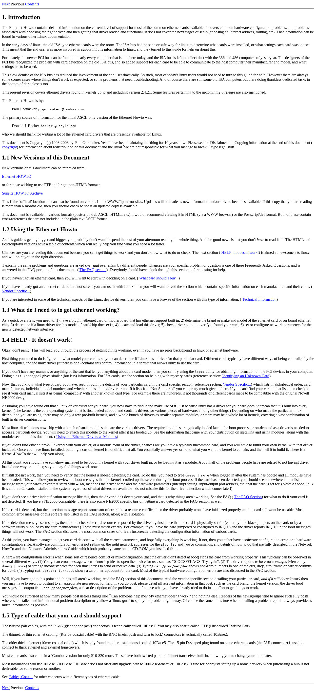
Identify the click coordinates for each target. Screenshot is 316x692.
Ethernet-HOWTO (16, 176)
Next (6, 4)
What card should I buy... (158, 278)
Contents (32, 4)
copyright (9, 147)
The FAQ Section (248, 497)
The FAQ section (92, 270)
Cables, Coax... (21, 677)
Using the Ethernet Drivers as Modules (86, 437)
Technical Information (259, 299)
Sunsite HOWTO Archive (22, 193)
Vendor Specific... (16, 291)
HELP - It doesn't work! (240, 252)
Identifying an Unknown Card (245, 376)
